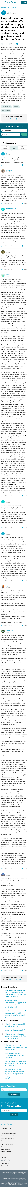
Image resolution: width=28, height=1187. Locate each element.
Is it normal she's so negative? (14, 1030)
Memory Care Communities (7, 1138)
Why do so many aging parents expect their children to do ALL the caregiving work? (15, 1036)
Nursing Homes (5, 1140)
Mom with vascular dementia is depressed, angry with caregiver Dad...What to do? (15, 1063)
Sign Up (14, 1115)
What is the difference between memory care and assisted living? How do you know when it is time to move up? (15, 993)
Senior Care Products (6, 1154)
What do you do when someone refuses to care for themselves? (14, 1055)
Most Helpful (5, 147)
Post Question (14, 1094)
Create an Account (5, 1163)
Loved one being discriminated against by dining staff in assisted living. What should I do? (15, 1014)
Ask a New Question (15, 119)
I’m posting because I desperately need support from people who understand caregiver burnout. (15, 1004)
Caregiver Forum (5, 1147)
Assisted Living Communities (8, 1136)
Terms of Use (20, 1183)
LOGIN (24, 2)
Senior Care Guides (5, 1149)
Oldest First (22, 147)
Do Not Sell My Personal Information (16, 1184)
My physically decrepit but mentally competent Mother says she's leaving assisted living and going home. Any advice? (14, 1074)
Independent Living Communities (9, 1133)
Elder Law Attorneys (6, 1151)
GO (24, 134)
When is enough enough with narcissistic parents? (14, 1025)
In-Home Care (4, 1131)
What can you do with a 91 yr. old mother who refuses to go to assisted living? (15, 1047)
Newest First (14, 147)
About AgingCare (5, 1166)
